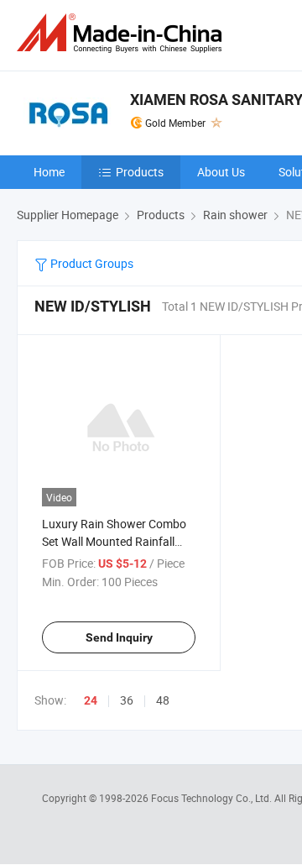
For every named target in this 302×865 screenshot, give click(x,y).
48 (162, 700)
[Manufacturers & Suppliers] (122, 33)
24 (90, 700)
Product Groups (90, 263)
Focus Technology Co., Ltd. (212, 798)
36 (126, 700)
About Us (221, 172)
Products (140, 172)
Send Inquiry (119, 637)
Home (49, 172)
